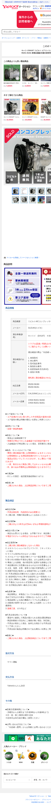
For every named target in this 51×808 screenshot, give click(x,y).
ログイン (36, 8)
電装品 (39, 38)
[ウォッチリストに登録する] (17, 78)
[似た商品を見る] (8, 181)
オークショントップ (8, 38)
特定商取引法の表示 (37, 802)
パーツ (33, 38)
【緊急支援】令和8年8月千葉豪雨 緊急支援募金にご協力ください (26, 2)
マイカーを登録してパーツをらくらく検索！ (23, 258)
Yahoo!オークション (36, 796)
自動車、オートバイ (22, 38)
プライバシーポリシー (32, 799)
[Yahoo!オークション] (17, 6)
